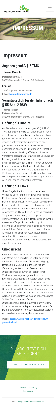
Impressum (28, 391)
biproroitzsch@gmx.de (20, 94)
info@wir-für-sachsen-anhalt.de (31, 402)
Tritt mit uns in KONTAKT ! (28, 365)
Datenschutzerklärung (28, 387)
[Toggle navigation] (50, 9)
